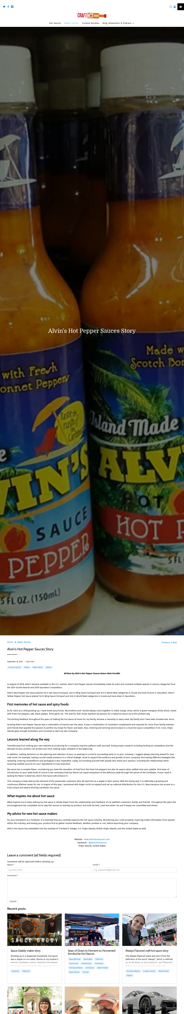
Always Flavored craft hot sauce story (146, 950)
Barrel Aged (88, 959)
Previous (166, 643)
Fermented (99, 963)
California (99, 959)
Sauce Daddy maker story (26, 950)
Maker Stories (71, 23)
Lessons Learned (14, 667)
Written (48, 667)
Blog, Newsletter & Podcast (117, 23)
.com (107, 839)
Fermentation (86, 963)
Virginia (129, 975)
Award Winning (74, 959)
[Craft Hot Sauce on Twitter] (5, 7)
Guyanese (15, 971)
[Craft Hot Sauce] (92, 16)
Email (96, 864)
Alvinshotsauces (99, 842)
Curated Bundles (90, 23)
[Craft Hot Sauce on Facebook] (9, 7)
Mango (26, 667)
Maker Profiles (102, 968)
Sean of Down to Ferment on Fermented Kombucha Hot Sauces (91, 952)
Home (10, 642)
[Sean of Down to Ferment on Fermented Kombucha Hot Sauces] (92, 930)
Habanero (26, 971)
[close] (181, 1)
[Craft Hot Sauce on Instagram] (13, 7)
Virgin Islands (38, 667)
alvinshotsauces (97, 839)
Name (10, 864)
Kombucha (90, 968)
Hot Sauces (55, 23)
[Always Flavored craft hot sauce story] (149, 930)
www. (86, 839)
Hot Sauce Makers (75, 968)
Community (73, 963)
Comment (12, 875)
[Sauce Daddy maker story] (34, 930)
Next (174, 643)
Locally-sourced (149, 971)
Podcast (86, 972)
